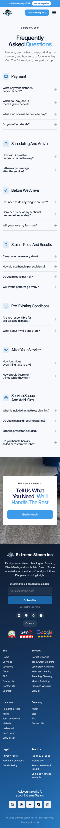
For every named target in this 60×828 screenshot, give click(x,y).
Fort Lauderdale (11, 718)
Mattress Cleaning (42, 671)
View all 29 (9, 737)
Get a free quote (37, 12)
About (6, 671)
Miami (6, 713)
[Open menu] (54, 12)
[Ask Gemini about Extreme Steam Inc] (30, 804)
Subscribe (30, 600)
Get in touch (30, 514)
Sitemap (7, 690)
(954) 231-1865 (41, 755)
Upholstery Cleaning (43, 666)
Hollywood (8, 728)
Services (7, 661)
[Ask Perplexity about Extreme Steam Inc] (47, 804)
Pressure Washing (41, 685)
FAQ (5, 676)
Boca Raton (9, 733)
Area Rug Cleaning (42, 676)
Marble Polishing (41, 681)
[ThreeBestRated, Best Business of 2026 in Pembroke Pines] (11, 634)
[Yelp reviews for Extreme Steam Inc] (26, 634)
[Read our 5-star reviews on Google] (45, 634)
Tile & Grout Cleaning (43, 661)
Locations (8, 666)
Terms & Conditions (13, 760)
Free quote (8, 681)
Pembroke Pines (11, 708)
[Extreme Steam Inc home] (8, 13)
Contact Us (9, 685)
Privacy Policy (10, 755)
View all (36, 690)
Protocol (35, 822)
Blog (34, 713)
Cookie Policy (10, 765)
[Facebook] (19, 615)
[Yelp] (34, 615)
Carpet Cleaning (40, 656)
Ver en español (41, 3)
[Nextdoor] (41, 615)
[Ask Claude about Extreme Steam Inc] (21, 804)
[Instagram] (26, 615)
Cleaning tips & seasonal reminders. (30, 583)
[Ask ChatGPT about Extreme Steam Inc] (12, 804)
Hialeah (7, 723)
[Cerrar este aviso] (56, 3)
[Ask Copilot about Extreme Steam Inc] (38, 804)
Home (6, 656)
